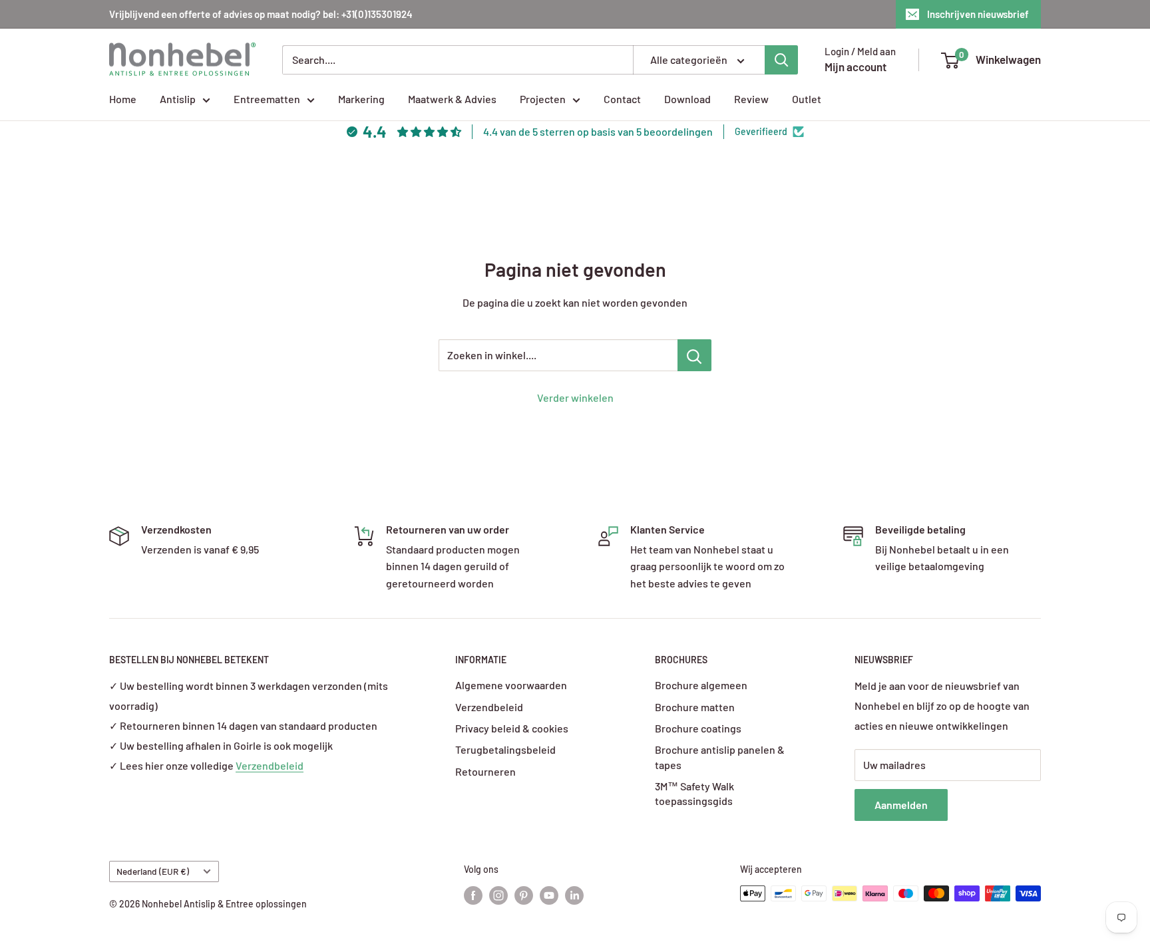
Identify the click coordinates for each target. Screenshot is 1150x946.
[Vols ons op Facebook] (473, 894)
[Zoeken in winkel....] (694, 355)
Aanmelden (901, 804)
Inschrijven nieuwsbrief (978, 14)
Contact (622, 98)
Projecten (543, 98)
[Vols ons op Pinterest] (523, 894)
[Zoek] (781, 60)
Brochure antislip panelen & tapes (720, 756)
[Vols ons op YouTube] (549, 894)
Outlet (806, 98)
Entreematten (267, 98)
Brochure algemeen (701, 685)
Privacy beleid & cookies (511, 728)
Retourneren (485, 771)
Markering (361, 98)
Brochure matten (695, 707)
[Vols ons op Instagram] (498, 894)
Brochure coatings (698, 728)
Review (751, 98)
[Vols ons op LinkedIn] (574, 894)
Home (122, 98)
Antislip (178, 98)
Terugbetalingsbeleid (505, 749)
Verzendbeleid (269, 765)
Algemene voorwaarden (511, 685)
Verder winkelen (575, 397)
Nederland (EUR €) (152, 871)
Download (687, 98)
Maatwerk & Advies (452, 98)
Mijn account (855, 66)
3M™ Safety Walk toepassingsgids (694, 793)
